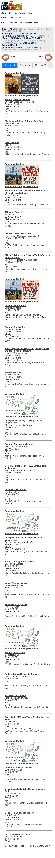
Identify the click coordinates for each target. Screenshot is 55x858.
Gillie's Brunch (12, 143)
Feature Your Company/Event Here (21, 95)
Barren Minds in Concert (16, 583)
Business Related (36, 40)
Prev (12, 57)
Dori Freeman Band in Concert (19, 813)
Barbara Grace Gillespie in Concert (21, 674)
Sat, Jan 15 (9, 65)
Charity (6, 43)
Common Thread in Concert (18, 767)
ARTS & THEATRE (33, 38)
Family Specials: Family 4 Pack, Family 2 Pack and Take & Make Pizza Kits (27, 350)
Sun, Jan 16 (25, 65)
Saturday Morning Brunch (17, 100)
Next (41, 57)
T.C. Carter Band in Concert (18, 834)
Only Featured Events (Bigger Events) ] (20, 50)
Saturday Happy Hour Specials (20, 561)
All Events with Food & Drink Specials (21, 47)
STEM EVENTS (27, 43)
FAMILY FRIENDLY (12, 38)
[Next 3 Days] (48, 57)
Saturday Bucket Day (15, 327)
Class (14, 43)
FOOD (34, 34)
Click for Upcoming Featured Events (17, 13)
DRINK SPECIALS (12, 36)
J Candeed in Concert (15, 696)
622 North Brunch (13, 212)
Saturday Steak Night (15, 653)
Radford (16, 31)
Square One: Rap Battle (16, 604)
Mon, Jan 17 (40, 65)
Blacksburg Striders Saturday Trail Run (24, 121)
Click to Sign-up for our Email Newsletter (19, 22)
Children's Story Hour (15, 305)
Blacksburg (21, 29)
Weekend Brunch (13, 372)
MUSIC (25, 34)
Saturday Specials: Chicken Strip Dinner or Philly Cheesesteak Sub (25, 192)
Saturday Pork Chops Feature (19, 444)
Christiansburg (35, 29)
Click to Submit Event (11, 18)
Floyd (47, 29)
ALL (12, 29)
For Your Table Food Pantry (18, 234)
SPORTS (27, 36)
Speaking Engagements (14, 40)
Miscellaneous (41, 36)
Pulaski (6, 31)
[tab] (9, 65)
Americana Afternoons (16, 490)
